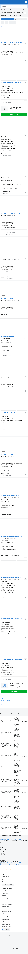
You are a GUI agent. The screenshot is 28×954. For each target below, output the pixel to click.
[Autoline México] (9, 2)
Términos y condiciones (7, 904)
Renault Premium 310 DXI (7, 336)
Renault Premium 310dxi (7, 376)
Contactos (4, 881)
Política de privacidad (6, 906)
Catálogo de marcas (6, 913)
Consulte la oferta (14, 691)
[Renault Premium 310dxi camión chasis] (14, 366)
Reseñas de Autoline (6, 911)
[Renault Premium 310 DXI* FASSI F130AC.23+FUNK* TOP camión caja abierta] (14, 486)
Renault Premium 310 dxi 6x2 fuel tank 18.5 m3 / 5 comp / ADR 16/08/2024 (6, 805)
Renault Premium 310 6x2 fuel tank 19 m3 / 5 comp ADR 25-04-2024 (6, 780)
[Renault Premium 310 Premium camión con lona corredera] (14, 289)
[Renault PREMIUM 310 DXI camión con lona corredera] (14, 166)
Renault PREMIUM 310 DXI (8, 176)
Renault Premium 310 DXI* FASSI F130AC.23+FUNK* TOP (6, 768)
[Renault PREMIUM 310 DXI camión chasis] (14, 403)
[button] (26, 2)
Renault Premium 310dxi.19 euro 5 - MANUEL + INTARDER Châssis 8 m (6, 745)
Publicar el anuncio (14, 114)
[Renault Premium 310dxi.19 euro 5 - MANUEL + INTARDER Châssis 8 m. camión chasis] (14, 527)
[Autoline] (1, 10)
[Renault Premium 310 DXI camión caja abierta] (14, 327)
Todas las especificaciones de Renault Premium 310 (11, 839)
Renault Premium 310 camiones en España (9, 864)
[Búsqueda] (26, 6)
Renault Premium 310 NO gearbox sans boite (12, 454)
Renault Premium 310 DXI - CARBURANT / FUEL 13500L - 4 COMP (7, 792)
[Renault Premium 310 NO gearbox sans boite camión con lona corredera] (14, 445)
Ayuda (3, 879)
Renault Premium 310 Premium (9, 298)
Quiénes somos (5, 876)
